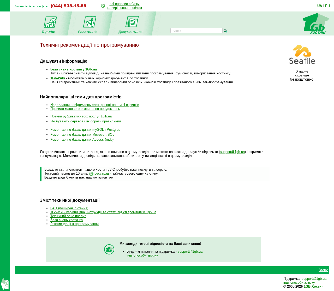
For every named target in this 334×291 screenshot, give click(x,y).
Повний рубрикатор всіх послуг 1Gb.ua (81, 116)
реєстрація (102, 173)
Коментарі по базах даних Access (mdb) (82, 139)
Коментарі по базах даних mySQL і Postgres (85, 130)
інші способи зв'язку (142, 255)
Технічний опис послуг (68, 216)
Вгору (323, 270)
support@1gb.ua (232, 152)
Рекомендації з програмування (74, 224)
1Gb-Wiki (57, 78)
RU (327, 6)
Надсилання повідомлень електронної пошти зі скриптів (94, 105)
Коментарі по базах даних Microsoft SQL (82, 134)
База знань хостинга (66, 220)
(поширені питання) (69, 208)
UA (319, 6)
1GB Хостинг (314, 286)
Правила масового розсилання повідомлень (85, 109)
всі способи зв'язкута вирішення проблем (124, 6)
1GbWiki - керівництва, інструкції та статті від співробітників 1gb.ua (103, 212)
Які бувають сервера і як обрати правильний (85, 121)
